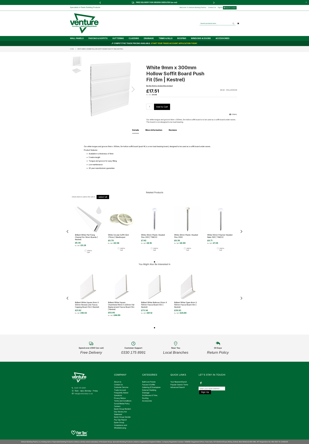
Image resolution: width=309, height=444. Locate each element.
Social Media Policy (122, 404)
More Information (153, 130)
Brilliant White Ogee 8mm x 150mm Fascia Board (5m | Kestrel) (185, 304)
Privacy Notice (120, 398)
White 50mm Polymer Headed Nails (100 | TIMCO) (186, 236)
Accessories (147, 401)
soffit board (195, 146)
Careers (117, 406)
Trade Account (120, 390)
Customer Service (121, 387)
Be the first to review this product (159, 86)
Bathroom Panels (149, 382)
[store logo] (84, 23)
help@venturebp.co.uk (83, 394)
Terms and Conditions (122, 401)
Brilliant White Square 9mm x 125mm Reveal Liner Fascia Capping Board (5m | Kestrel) (87, 304)
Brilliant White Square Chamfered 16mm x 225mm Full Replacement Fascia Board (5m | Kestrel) (121, 305)
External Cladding (149, 390)
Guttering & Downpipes (151, 387)
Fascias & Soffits (148, 385)
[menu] (154, 38)
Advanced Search (177, 387)
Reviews (173, 130)
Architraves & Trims (149, 395)
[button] (133, 89)
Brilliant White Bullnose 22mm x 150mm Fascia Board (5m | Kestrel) (154, 304)
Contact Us (212, 7)
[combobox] (217, 23)
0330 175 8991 (80, 388)
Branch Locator (230, 8)
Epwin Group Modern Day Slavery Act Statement (122, 411)
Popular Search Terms (179, 385)
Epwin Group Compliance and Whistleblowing (120, 425)
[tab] (154, 38)
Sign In (220, 7)
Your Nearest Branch (178, 382)
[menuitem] (78, 38)
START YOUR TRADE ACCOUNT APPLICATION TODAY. (174, 43)
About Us (117, 382)
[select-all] (103, 197)
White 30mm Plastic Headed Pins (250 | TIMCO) (120, 236)
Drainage (145, 393)
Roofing (145, 398)
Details (135, 130)
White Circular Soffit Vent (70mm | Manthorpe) (85, 236)
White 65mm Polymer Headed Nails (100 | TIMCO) (219, 236)
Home (72, 49)
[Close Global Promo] (306, 2)
